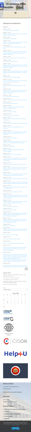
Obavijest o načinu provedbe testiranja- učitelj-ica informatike (15, 99)
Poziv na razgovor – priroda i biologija (10, 206)
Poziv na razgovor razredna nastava (10, 137)
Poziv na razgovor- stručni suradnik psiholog (11, 77)
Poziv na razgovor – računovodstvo (9, 225)
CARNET (6, 411)
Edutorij (6, 418)
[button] (2, 5)
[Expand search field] (26, 268)
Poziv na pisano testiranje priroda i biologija (11, 238)
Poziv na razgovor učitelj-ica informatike (11, 30)
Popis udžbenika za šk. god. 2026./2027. (10, 279)
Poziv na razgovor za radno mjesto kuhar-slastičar (12, 191)
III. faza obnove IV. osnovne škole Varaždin (11, 277)
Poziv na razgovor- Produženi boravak (10, 61)
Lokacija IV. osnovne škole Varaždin (12, 392)
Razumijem (15, 428)
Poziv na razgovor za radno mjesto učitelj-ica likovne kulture (14, 164)
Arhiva (4, 287)
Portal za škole (8, 416)
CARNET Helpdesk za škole (12, 414)
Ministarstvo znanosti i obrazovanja (14, 409)
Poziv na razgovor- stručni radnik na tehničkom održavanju (14, 57)
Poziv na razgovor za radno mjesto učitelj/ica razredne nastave (15, 178)
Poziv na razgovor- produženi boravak (10, 103)
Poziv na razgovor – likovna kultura (10, 209)
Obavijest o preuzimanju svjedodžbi (10, 284)
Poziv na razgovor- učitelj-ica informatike (11, 115)
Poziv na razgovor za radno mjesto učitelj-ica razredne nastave (15, 123)
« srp (4, 307)
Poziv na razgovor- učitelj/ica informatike (11, 96)
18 (7, 301)
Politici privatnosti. (15, 425)
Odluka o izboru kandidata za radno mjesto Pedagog (13, 243)
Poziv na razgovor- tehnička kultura (10, 38)
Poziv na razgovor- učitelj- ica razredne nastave (12, 154)
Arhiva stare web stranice (9, 334)
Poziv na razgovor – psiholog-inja (8, 146)
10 (3, 300)
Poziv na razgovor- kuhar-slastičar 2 (10, 111)
